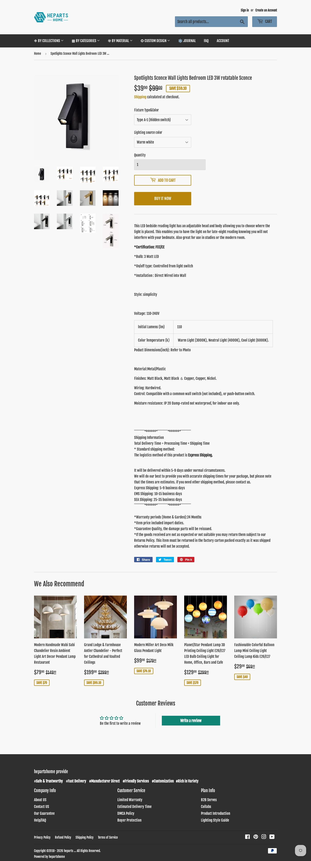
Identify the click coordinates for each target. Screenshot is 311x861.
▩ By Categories (84, 40)
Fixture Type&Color (146, 110)
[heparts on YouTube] (272, 837)
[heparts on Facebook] (247, 837)
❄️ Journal (187, 40)
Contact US (41, 806)
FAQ (206, 40)
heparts (68, 851)
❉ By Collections (47, 40)
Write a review (190, 720)
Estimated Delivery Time (134, 806)
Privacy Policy (42, 837)
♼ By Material (119, 40)
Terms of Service (108, 837)
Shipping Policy (85, 837)
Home (37, 53)
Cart (268, 21)
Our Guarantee (44, 813)
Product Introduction (215, 813)
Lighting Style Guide (215, 820)
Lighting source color (148, 132)
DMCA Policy (125, 813)
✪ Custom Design (154, 40)
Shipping (140, 97)
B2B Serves (209, 800)
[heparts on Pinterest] (255, 837)
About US (40, 800)
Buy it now (162, 198)
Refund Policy (63, 837)
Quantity (140, 155)
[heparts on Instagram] (263, 837)
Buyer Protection (129, 820)
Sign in (245, 10)
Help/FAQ (40, 820)
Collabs (206, 806)
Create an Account (266, 10)
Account (223, 40)
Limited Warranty (129, 800)
